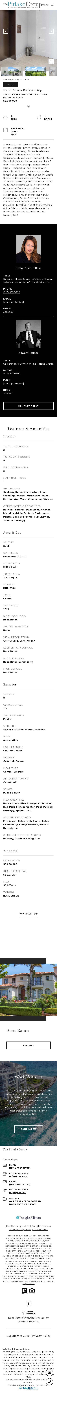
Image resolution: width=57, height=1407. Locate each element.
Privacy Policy (41, 1336)
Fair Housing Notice (17, 1226)
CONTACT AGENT (28, 406)
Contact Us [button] (28, 1129)
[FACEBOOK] (28, 1303)
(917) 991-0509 (11, 373)
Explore (28, 1045)
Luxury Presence (29, 1321)
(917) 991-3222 (11, 292)
